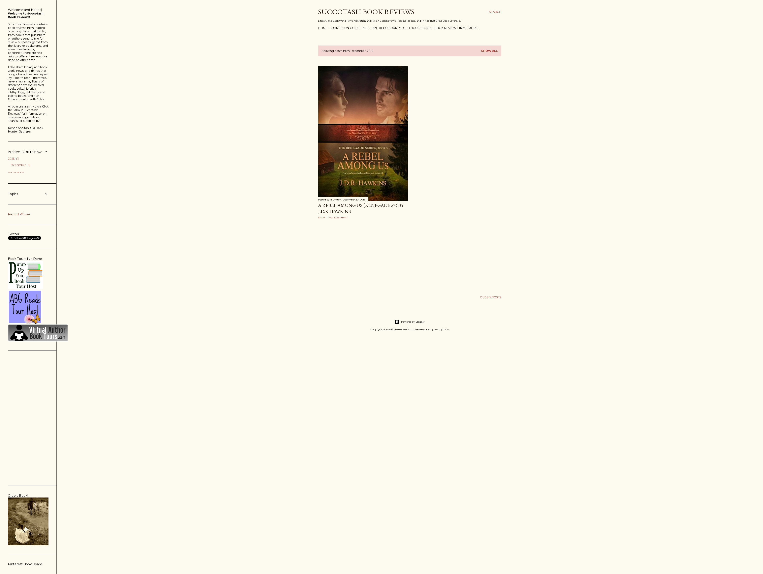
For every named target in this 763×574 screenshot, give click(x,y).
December (20, 165)
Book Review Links (450, 28)
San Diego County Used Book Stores (401, 28)
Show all (489, 51)
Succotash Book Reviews (366, 11)
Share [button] (321, 217)
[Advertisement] (363, 257)
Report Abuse (19, 214)
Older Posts (490, 297)
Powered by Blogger (413, 321)
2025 (13, 159)
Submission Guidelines (349, 28)
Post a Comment (338, 217)
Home (323, 28)
